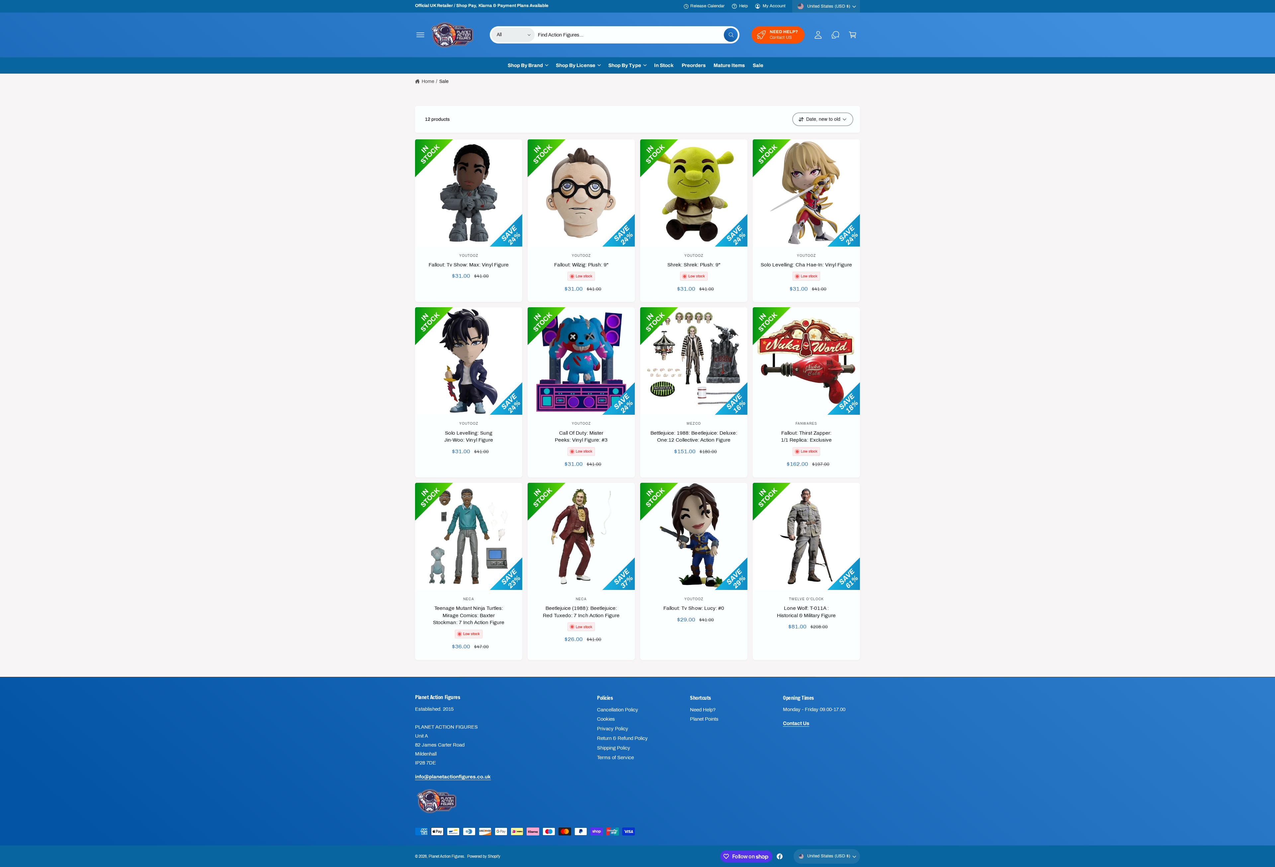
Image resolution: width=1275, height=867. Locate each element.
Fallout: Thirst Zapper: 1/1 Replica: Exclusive (806, 436)
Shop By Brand (525, 65)
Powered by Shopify (483, 856)
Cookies (606, 719)
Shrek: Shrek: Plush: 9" (693, 264)
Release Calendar (707, 6)
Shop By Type (624, 65)
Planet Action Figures (446, 856)
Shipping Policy (613, 748)
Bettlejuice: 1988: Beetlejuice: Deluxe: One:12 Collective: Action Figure (693, 436)
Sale (444, 81)
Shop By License (575, 65)
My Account (774, 6)
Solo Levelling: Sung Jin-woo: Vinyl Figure (468, 436)
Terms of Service (615, 757)
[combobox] (638, 34)
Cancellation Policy (617, 709)
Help (743, 6)
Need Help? (703, 709)
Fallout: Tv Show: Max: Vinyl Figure (469, 264)
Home (428, 81)
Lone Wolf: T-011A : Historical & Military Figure (806, 612)
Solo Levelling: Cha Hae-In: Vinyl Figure (806, 264)
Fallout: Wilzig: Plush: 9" (581, 264)
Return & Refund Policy (622, 738)
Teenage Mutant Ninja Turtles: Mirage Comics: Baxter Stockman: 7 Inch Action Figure (468, 615)
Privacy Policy (612, 728)
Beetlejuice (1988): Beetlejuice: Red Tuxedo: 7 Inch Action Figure (581, 612)
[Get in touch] (835, 34)
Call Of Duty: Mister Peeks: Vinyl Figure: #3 (581, 436)
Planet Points (704, 719)
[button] (420, 34)
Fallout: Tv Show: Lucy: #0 (693, 608)
